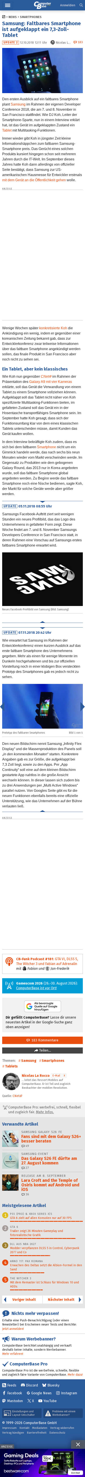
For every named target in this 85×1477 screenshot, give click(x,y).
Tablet (7, 130)
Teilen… (44, 1050)
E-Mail (56, 1075)
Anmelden (67, 5)
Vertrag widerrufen (62, 1427)
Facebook (14, 1393)
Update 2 (10, 42)
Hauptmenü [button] (7, 5)
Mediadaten (39, 1427)
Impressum (9, 1427)
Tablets (11, 1066)
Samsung (18, 104)
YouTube (50, 1401)
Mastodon (15, 1401)
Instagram (69, 1393)
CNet (45, 376)
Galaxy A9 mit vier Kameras (50, 382)
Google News (41, 1393)
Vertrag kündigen (13, 1432)
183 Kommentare (44, 1040)
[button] (81, 5)
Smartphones (31, 17)
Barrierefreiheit (36, 1432)
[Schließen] (78, 1444)
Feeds (11, 1385)
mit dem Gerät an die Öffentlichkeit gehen (34, 180)
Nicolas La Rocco (36, 1076)
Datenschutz (57, 1432)
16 (27, 1194)
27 (27, 1168)
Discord (32, 1385)
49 (27, 1146)
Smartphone (46, 447)
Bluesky (53, 1385)
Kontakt (24, 1427)
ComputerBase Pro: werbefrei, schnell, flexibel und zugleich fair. (44, 1109)
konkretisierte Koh (53, 328)
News (12, 17)
